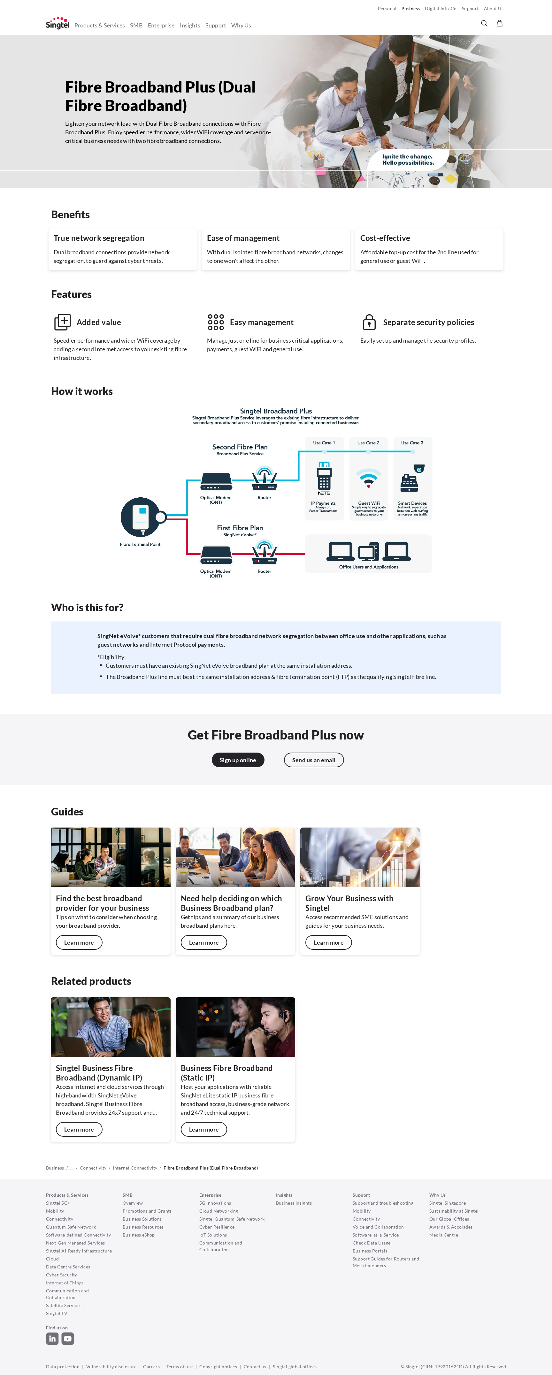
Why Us (241, 25)
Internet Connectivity (135, 1168)
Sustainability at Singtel (454, 1211)
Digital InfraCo (440, 8)
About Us (493, 8)
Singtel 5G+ (58, 1203)
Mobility (55, 1211)
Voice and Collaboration (378, 1227)
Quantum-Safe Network (71, 1227)
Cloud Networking (218, 1211)
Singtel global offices (295, 1366)
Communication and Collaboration (67, 1294)
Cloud (52, 1258)
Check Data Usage (372, 1242)
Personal (387, 8)
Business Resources (143, 1227)
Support (470, 8)
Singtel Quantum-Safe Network (232, 1219)
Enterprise (161, 25)
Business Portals (370, 1250)
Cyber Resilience (217, 1227)
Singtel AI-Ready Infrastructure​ (79, 1250)
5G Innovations (215, 1203)
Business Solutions (142, 1219)
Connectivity (93, 1168)
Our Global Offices (449, 1219)
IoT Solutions (213, 1235)
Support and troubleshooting (383, 1203)
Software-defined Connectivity (78, 1235)
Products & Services (99, 25)
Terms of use (179, 1366)
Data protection (63, 1366)
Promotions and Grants (147, 1211)
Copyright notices (218, 1366)
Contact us (255, 1366)
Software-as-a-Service (376, 1235)
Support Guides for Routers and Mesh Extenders (386, 1262)
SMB (136, 25)
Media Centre (443, 1235)
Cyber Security (61, 1274)
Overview (133, 1203)
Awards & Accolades (451, 1227)
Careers (151, 1366)
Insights (190, 25)
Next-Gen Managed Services (75, 1242)
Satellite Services (64, 1305)
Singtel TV (56, 1313)
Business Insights (294, 1203)
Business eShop (139, 1235)
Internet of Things (65, 1282)
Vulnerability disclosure (111, 1366)
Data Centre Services (68, 1266)
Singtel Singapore (447, 1203)
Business (411, 8)
